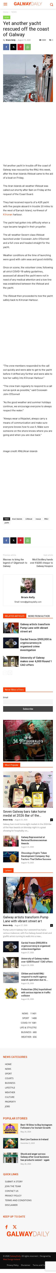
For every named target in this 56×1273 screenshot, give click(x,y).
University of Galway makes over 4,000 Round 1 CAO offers (36, 661)
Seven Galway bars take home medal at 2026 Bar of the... (24, 813)
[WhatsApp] (28, 47)
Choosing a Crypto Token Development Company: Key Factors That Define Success (36, 856)
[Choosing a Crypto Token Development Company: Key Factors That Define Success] (11, 856)
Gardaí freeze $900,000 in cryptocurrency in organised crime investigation (35, 946)
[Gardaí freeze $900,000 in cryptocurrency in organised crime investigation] (11, 643)
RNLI (46, 519)
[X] (13, 47)
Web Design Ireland (11, 1259)
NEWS (14, 12)
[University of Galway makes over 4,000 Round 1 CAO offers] (11, 661)
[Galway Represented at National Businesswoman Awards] (11, 841)
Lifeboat (29, 519)
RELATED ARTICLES (14, 616)
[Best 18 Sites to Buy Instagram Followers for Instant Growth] (10, 1128)
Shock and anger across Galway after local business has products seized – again (35, 1157)
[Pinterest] (20, 47)
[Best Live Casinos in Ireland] (10, 1143)
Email (5, 697)
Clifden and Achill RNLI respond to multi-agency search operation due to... (34, 976)
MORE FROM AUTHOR (39, 616)
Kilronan (7, 214)
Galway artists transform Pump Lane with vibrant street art (35, 628)
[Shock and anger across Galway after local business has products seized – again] (10, 1158)
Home (5, 12)
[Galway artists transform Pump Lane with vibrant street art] (11, 628)
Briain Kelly (10, 40)
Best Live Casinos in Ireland (34, 1139)
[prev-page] (5, 673)
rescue (38, 519)
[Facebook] (6, 47)
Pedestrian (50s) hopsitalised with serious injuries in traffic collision (36, 992)
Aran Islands (17, 519)
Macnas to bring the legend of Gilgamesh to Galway (15, 563)
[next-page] (10, 673)
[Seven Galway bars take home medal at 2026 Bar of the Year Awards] (28, 789)
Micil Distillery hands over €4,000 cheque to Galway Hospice (41, 563)
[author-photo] (28, 593)
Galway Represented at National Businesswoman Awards (34, 840)
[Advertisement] (28, 134)
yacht (7, 522)
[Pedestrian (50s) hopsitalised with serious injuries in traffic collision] (11, 993)
